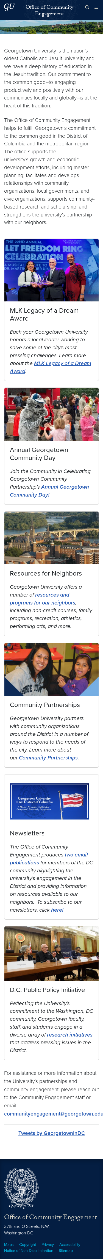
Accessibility (69, 1244)
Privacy (47, 1244)
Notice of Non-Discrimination (28, 1250)
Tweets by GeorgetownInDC (51, 1133)
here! (57, 910)
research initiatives (70, 1035)
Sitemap (66, 1250)
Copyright (27, 1244)
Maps (9, 1244)
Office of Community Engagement (49, 11)
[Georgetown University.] (9, 7)
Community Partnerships (48, 758)
